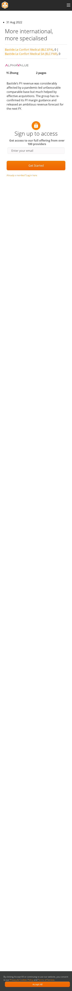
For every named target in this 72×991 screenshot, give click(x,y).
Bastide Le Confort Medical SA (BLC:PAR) (31, 54)
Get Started (36, 165)
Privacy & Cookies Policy (21, 979)
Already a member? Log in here (22, 175)
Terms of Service (46, 979)
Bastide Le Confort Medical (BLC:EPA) (29, 50)
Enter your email (22, 151)
